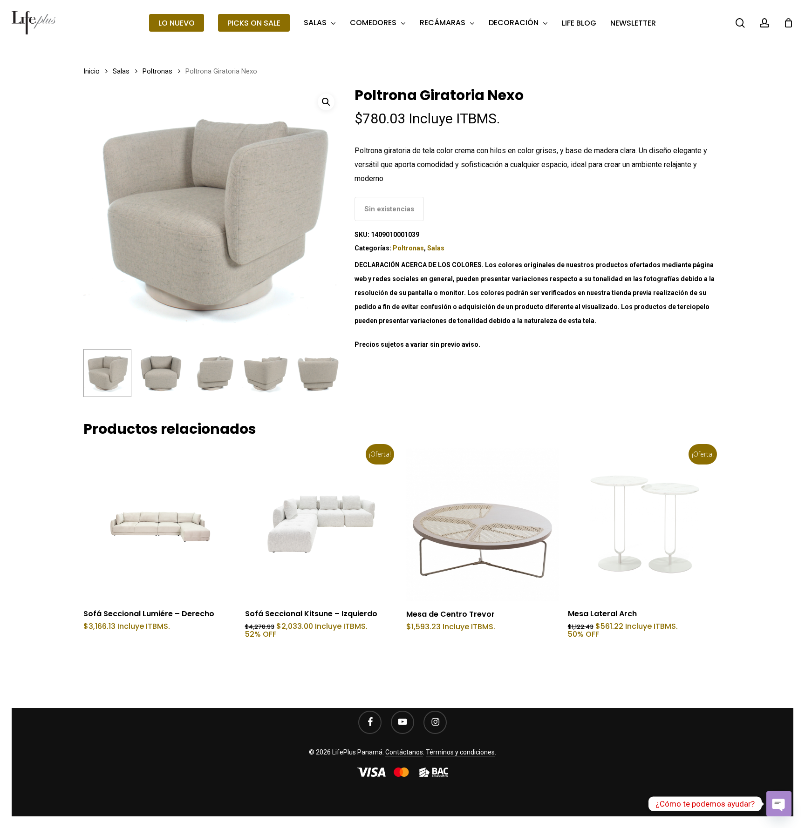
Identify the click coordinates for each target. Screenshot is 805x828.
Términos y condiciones (460, 752)
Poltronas (157, 71)
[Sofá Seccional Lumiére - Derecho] (160, 524)
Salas (121, 71)
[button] (326, 102)
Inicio (91, 71)
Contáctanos (404, 752)
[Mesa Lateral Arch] (644, 524)
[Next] (327, 373)
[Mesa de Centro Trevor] (482, 524)
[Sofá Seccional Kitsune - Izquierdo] (321, 524)
